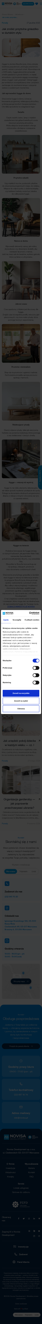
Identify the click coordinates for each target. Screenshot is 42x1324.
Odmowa (21, 709)
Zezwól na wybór (21, 701)
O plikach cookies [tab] (32, 620)
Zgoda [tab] (6, 620)
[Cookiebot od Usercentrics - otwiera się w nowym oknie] (29, 613)
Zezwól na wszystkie (21, 693)
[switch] (36, 668)
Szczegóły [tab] (17, 620)
